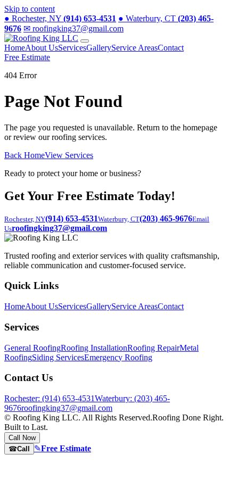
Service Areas (134, 47)
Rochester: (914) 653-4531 (49, 398)
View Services (69, 155)
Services (72, 47)
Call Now (22, 438)
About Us (41, 47)
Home (14, 47)
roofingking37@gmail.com (73, 28)
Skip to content (29, 8)
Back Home (24, 155)
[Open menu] (84, 41)
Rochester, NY (60, 18)
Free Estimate (27, 57)
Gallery (98, 47)
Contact (171, 47)
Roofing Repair (153, 347)
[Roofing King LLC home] (41, 38)
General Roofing (32, 347)
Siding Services (58, 357)
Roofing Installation (94, 347)
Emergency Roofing (118, 357)
